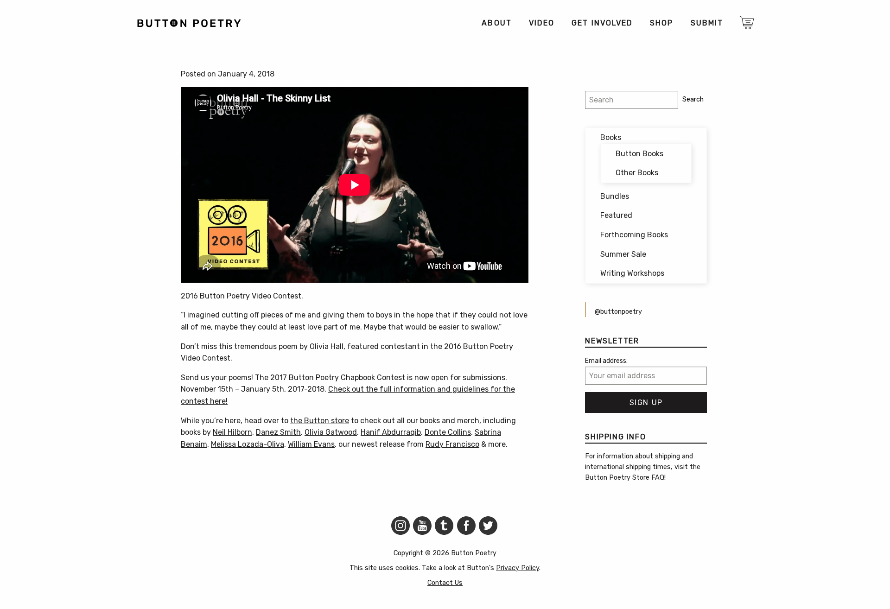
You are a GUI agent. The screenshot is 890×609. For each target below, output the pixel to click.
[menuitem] (496, 23)
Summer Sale (623, 254)
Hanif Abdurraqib (391, 432)
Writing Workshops (632, 273)
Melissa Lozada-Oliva (247, 444)
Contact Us (445, 583)
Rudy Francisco (452, 444)
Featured (616, 215)
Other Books (637, 172)
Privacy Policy (517, 568)
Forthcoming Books (634, 234)
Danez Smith (278, 432)
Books (610, 137)
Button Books (639, 153)
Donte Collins (448, 432)
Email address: (606, 361)
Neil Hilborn (232, 432)
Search (693, 99)
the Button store (319, 420)
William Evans (311, 444)
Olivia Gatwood (331, 432)
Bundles (614, 196)
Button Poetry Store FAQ (624, 478)
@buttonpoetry (618, 312)
